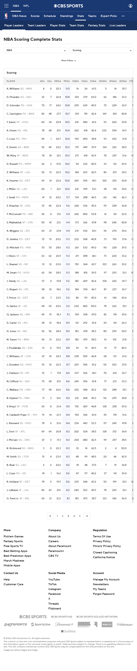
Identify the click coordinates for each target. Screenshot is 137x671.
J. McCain (12, 440)
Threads (53, 604)
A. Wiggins (13, 231)
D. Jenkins (12, 239)
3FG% (122, 81)
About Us (54, 536)
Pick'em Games (13, 536)
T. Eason (11, 122)
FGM (74, 81)
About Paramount (59, 546)
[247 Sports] (15, 624)
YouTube (54, 579)
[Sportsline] (40, 624)
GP (41, 81)
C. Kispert (12, 289)
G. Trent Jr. (13, 498)
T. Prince (11, 297)
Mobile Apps (12, 565)
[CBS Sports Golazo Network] (97, 616)
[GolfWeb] (68, 631)
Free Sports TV (13, 546)
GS (48, 81)
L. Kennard (13, 423)
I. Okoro (11, 256)
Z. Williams (13, 172)
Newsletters (101, 584)
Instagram (54, 589)
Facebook (54, 594)
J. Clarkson (13, 373)
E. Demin (12, 147)
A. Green (12, 130)
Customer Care (13, 584)
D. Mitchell (13, 247)
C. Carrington (14, 113)
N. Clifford (12, 381)
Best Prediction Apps (17, 556)
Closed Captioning (105, 552)
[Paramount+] (64, 623)
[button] (6, 6)
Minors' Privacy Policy (107, 546)
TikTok (52, 584)
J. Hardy (11, 281)
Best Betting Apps (15, 551)
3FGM (102, 81)
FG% (92, 81)
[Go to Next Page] (87, 516)
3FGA (112, 81)
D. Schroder (13, 105)
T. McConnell (14, 214)
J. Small (11, 197)
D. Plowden (13, 97)
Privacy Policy (102, 541)
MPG (56, 81)
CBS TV (53, 556)
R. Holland (12, 481)
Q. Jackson (13, 314)
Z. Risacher (13, 205)
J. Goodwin (13, 364)
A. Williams (13, 88)
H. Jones (11, 331)
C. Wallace (13, 389)
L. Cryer (11, 473)
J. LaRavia (12, 490)
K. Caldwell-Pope (16, 415)
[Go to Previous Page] (50, 516)
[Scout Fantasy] (125, 624)
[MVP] (107, 623)
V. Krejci (11, 406)
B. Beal (11, 465)
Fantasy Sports (13, 541)
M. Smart (12, 272)
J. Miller (11, 189)
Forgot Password (104, 594)
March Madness (14, 560)
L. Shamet (12, 264)
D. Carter (12, 323)
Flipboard (54, 608)
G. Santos (12, 306)
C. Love (11, 139)
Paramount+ (56, 551)
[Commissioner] (87, 623)
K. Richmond (14, 448)
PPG (66, 81)
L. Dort (10, 431)
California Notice (104, 557)
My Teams (99, 589)
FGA (84, 81)
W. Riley (11, 155)
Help (7, 579)
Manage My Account (106, 579)
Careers (53, 541)
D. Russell (12, 164)
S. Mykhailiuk (14, 222)
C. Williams (13, 356)
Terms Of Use (102, 536)
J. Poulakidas (14, 348)
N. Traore (12, 339)
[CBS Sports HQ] (61, 616)
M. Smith (12, 456)
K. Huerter (12, 180)
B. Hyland (12, 398)
